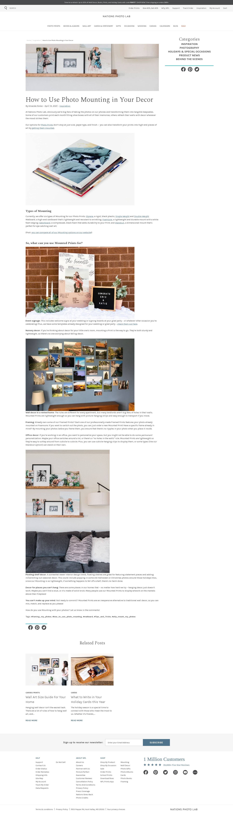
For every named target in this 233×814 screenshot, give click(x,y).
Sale (102, 769)
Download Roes (107, 778)
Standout (119, 222)
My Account (41, 781)
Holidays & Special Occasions (189, 51)
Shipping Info (41, 775)
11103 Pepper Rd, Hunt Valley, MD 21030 (87, 809)
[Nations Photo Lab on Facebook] (145, 772)
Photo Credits (82, 798)
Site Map (39, 778)
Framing (124, 781)
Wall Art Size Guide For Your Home (46, 699)
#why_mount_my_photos (124, 617)
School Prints (106, 775)
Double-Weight (141, 216)
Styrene (89, 216)
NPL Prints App (107, 781)
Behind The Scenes (189, 59)
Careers (79, 765)
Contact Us (41, 765)
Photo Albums (127, 772)
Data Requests (42, 788)
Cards (123, 775)
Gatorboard (44, 222)
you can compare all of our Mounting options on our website (61, 232)
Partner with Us (83, 769)
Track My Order (42, 785)
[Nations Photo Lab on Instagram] (175, 772)
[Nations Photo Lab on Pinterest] (155, 772)
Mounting (125, 762)
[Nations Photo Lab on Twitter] (165, 772)
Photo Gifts (126, 769)
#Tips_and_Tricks (102, 617)
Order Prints (105, 772)
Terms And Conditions (85, 785)
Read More (31, 720)
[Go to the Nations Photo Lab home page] (116, 16)
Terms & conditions (44, 809)
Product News (189, 55)
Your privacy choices (116, 809)
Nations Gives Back (84, 794)
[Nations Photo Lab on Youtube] (185, 772)
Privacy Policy (82, 788)
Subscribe (156, 742)
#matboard (88, 617)
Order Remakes (42, 772)
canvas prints (33, 693)
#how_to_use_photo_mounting (67, 617)
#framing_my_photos (41, 617)
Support (39, 762)
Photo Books (126, 778)
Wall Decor (125, 765)
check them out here (127, 324)
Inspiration (189, 44)
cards (74, 693)
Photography (189, 47)
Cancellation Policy (84, 781)
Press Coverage (83, 791)
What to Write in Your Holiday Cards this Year (88, 699)
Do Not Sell (60, 762)
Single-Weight (122, 216)
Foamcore (107, 219)
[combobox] (24, 8)
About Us (80, 762)
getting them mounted (43, 128)
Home (29, 40)
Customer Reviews (84, 778)
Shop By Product (107, 762)
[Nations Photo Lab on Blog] (195, 772)
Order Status (41, 769)
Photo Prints (47, 125)
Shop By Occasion (108, 765)
